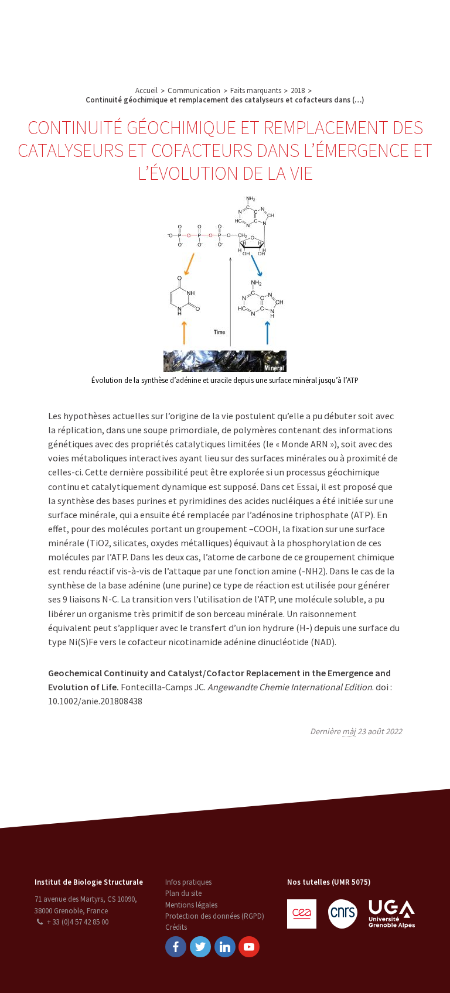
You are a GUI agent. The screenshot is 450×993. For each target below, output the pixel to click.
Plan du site (183, 893)
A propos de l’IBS (120, 23)
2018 (298, 90)
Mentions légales (191, 905)
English (389, 36)
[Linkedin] (225, 946)
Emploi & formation (171, 49)
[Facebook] (175, 946)
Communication (309, 23)
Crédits (176, 927)
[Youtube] (249, 946)
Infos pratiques (188, 882)
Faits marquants (255, 90)
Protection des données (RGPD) (214, 916)
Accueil (146, 90)
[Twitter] (200, 946)
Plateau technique (240, 23)
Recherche (179, 23)
